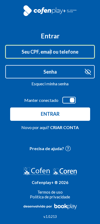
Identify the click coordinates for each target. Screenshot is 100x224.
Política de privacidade (50, 196)
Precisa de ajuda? (47, 148)
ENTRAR (50, 114)
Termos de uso (50, 192)
